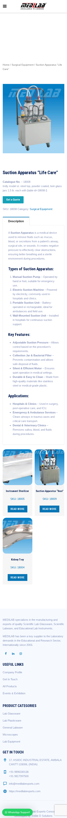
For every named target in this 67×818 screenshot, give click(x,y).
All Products (10, 686)
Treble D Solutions (42, 815)
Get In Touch (10, 679)
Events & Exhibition (14, 693)
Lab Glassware (11, 713)
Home (6, 64)
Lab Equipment (11, 741)
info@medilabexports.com (24, 783)
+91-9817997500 (19, 776)
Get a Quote (13, 199)
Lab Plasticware (12, 720)
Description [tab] (16, 221)
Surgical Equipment (23, 64)
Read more (17, 509)
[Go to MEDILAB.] (9, 26)
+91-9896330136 (19, 771)
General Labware (13, 727)
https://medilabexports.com (25, 791)
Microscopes (10, 734)
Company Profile (12, 672)
